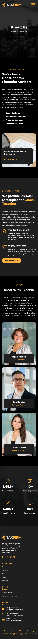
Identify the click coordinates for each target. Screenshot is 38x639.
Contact (5, 581)
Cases (4, 574)
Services (5, 570)
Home (13, 32)
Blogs (4, 577)
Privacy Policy (7, 592)
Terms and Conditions (9, 596)
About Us (5, 567)
